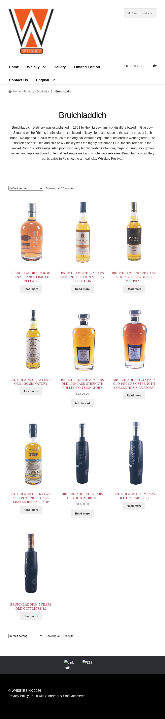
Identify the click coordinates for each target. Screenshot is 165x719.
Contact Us (18, 80)
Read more (31, 288)
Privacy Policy (18, 696)
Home (14, 67)
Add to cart (82, 403)
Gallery (60, 67)
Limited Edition (87, 67)
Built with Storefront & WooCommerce (58, 696)
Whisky (33, 67)
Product (29, 91)
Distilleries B (44, 91)
